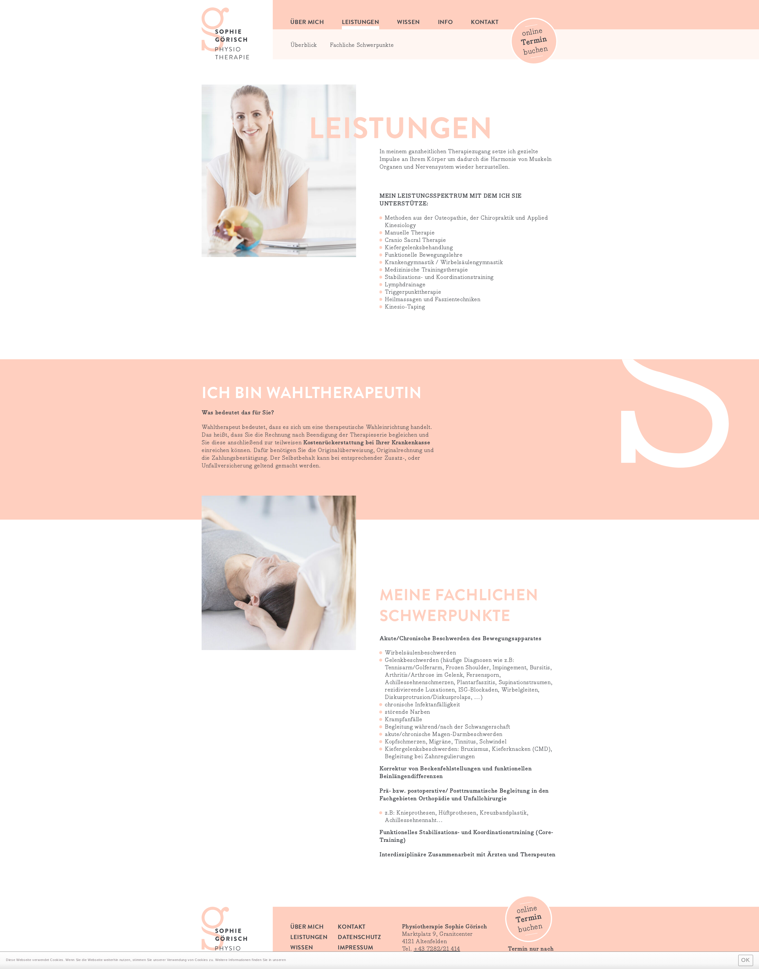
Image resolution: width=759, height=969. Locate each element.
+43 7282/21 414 (437, 948)
